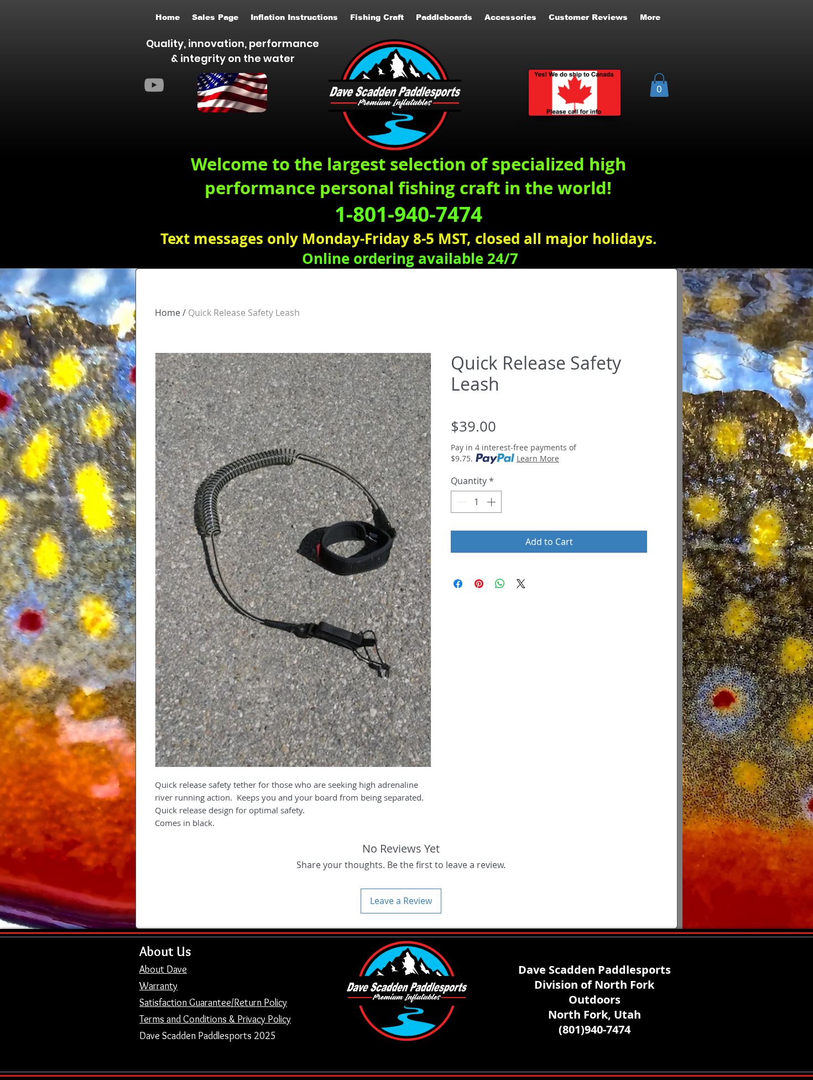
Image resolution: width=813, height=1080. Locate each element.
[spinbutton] (476, 501)
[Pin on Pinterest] (479, 583)
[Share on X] (521, 583)
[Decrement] (460, 501)
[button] (659, 85)
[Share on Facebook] (458, 583)
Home (167, 313)
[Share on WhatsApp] (500, 583)
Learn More (538, 458)
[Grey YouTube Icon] (154, 85)
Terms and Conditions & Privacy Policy (215, 1019)
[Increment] (492, 501)
